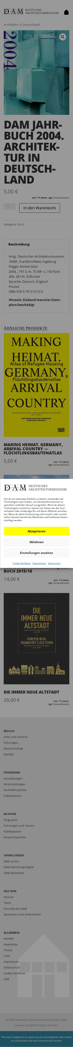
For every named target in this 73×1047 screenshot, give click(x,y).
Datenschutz (39, 563)
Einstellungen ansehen (36, 553)
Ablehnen (36, 542)
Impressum (54, 563)
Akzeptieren (37, 531)
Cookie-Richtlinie (22, 563)
